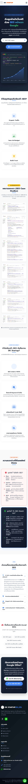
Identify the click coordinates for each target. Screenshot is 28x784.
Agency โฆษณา (6, 731)
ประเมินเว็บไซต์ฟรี (15, 47)
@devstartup (7, 769)
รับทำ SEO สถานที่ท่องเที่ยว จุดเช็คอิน (14, 644)
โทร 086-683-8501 (14, 684)
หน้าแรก (4, 746)
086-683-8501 (7, 765)
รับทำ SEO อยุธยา (7, 637)
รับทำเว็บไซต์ (5, 733)
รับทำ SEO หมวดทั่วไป (20, 637)
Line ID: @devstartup (15, 679)
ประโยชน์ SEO (5, 748)
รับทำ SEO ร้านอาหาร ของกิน (14, 640)
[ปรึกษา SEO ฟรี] (25, 781)
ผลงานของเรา (5, 751)
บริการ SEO (5, 728)
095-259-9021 (7, 766)
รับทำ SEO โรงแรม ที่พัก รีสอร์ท (14, 647)
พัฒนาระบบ (5, 736)
